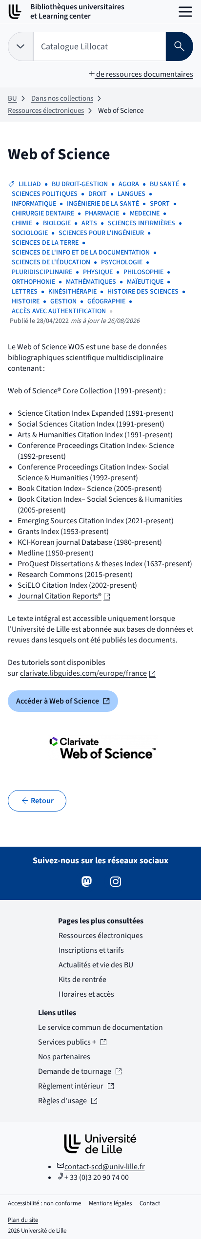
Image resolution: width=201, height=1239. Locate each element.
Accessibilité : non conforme (44, 1203)
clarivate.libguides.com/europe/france (88, 673)
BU (12, 98)
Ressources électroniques (46, 111)
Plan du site (23, 1220)
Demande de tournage (74, 1071)
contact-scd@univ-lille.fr (104, 1166)
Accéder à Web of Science (67, 704)
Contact (150, 1203)
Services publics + (67, 1042)
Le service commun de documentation (100, 1027)
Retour (42, 800)
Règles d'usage (67, 1100)
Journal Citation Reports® (64, 596)
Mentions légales (110, 1203)
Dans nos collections (62, 98)
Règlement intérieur (70, 1086)
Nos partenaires (64, 1056)
